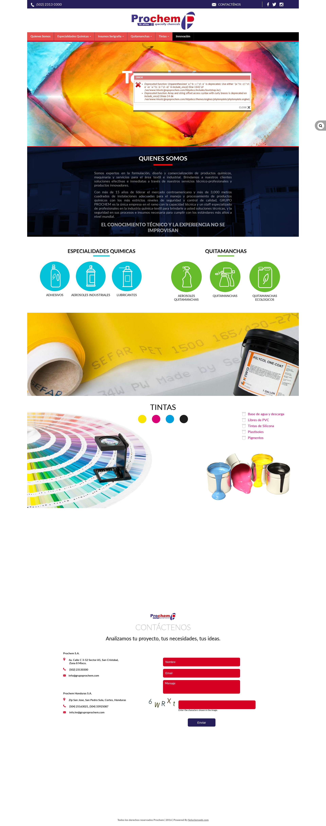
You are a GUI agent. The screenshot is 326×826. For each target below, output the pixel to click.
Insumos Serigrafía (110, 36)
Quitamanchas (140, 36)
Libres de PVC (258, 420)
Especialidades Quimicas (73, 36)
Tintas (163, 36)
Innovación (183, 36)
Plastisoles (256, 432)
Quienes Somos (40, 36)
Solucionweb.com (198, 820)
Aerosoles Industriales (90, 295)
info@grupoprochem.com (84, 675)
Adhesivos (54, 295)
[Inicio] (163, 29)
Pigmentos (256, 438)
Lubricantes (127, 295)
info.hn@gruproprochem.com (86, 712)
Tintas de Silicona (261, 426)
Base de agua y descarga (266, 414)
